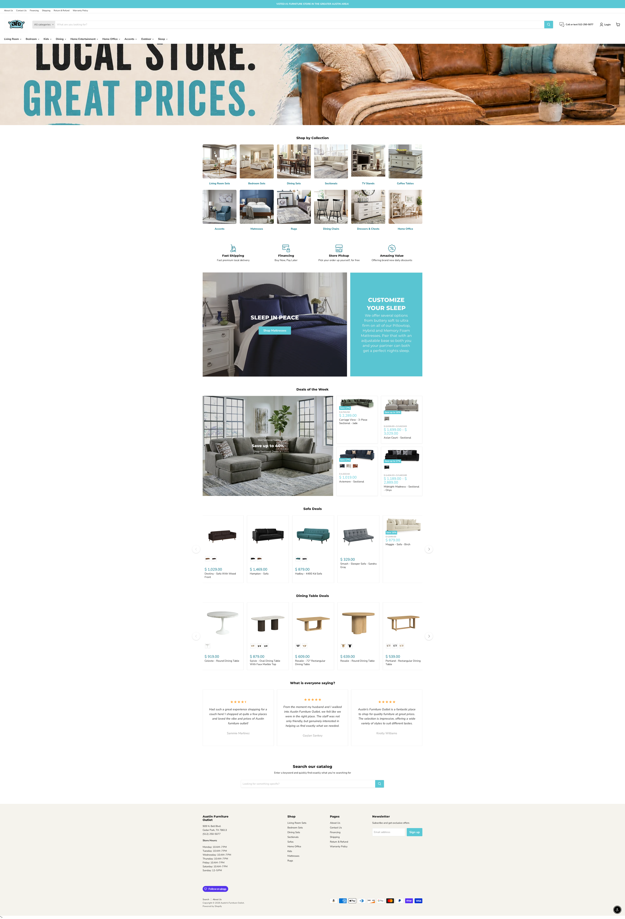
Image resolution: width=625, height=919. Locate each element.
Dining (60, 39)
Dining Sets (293, 832)
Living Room (12, 39)
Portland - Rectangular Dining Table (403, 662)
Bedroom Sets (295, 827)
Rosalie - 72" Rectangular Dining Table (310, 662)
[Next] (429, 549)
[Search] (548, 24)
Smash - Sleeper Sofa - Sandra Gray (358, 565)
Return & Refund (61, 10)
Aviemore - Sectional (351, 481)
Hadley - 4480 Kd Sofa (308, 573)
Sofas (290, 841)
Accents (130, 39)
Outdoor (146, 39)
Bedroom (31, 39)
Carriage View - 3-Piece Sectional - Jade (353, 421)
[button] (606, 25)
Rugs (290, 860)
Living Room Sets (296, 822)
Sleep (162, 39)
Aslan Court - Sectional (397, 437)
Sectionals (293, 837)
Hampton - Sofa (259, 573)
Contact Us (21, 10)
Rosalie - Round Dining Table (357, 661)
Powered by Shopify (212, 906)
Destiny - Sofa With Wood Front (220, 575)
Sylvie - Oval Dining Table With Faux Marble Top (265, 662)
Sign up (414, 832)
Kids (47, 39)
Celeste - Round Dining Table (222, 661)
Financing (34, 10)
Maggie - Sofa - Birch (398, 544)
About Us (8, 10)
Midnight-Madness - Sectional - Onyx (401, 488)
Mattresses (293, 856)
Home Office (110, 39)
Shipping (46, 10)
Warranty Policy (80, 10)
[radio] (387, 419)
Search (206, 899)
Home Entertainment (83, 39)
